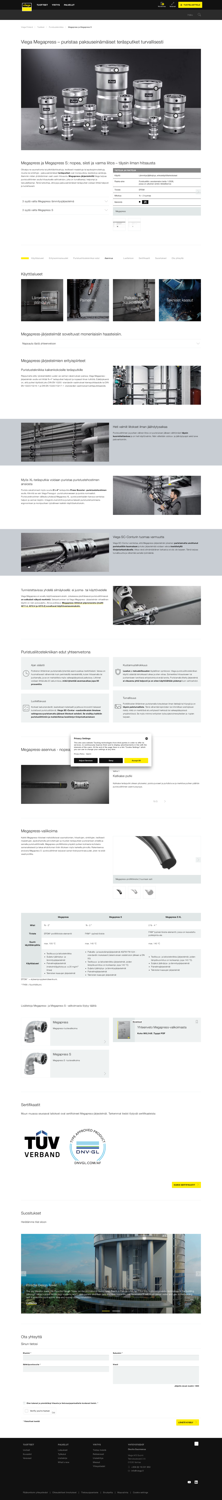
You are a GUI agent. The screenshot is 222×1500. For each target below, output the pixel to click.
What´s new (63, 1462)
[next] (198, 191)
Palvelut (63, 1444)
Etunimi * (27, 1353)
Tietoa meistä (99, 1450)
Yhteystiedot (99, 1466)
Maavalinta (122, 1492)
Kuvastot (27, 1454)
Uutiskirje (62, 1458)
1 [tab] (106, 1311)
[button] (65, 201)
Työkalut (62, 1454)
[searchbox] (109, 15)
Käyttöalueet (37, 258)
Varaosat (27, 1458)
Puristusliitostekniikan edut (86, 258)
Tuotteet (40, 27)
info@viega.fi (137, 1470)
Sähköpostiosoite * (32, 1364)
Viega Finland (27, 27)
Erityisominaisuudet (58, 258)
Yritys (97, 1444)
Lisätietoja (31, 1303)
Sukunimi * (118, 1353)
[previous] (23, 1273)
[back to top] (196, 1444)
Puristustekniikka (56, 27)
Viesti (115, 1364)
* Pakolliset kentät (31, 1421)
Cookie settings (140, 1492)
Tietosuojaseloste (89, 1492)
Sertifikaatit (144, 258)
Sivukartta (108, 1492)
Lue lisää (42, 306)
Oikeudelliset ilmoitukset (64, 1492)
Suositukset (160, 258)
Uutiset (26, 1450)
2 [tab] (116, 1311)
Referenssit (98, 1454)
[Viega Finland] (27, 5)
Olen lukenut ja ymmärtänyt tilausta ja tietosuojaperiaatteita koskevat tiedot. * (62, 1403)
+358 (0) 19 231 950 (141, 1467)
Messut (96, 1462)
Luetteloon (128, 258)
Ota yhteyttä (178, 258)
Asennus (109, 258)
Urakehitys (98, 1458)
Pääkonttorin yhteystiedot (35, 1492)
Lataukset (63, 1450)
